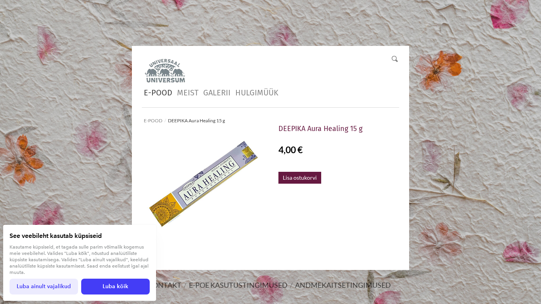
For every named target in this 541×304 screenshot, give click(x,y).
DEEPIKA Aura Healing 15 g (196, 121)
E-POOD (158, 92)
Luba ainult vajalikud (44, 286)
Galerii (216, 92)
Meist (187, 92)
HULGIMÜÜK (256, 92)
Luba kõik (115, 286)
